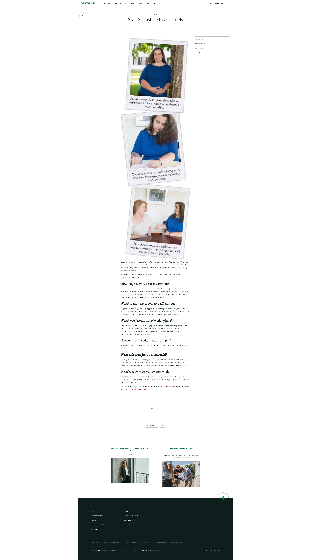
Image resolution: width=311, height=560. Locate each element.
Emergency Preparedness (131, 515)
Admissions (107, 3)
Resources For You (216, 3)
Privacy (125, 550)
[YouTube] (219, 551)
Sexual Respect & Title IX (97, 525)
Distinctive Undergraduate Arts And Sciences (138, 542)
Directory (93, 520)
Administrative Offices (97, 515)
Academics (118, 3)
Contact (93, 511)
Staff (163, 425)
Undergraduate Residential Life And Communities (168, 542)
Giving (155, 3)
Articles (155, 14)
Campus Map (94, 529)
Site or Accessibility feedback (150, 550)
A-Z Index (134, 550)
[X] (211, 551)
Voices (155, 412)
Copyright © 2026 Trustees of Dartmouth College (104, 550)
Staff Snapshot (152, 425)
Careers (126, 511)
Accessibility (127, 525)
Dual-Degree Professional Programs (110, 542)
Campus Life (129, 3)
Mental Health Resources (130, 520)
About (140, 3)
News (147, 3)
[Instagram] (215, 551)
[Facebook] (207, 551)
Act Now (166, 525)
